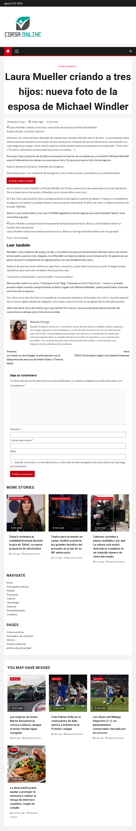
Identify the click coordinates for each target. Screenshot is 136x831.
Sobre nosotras (15, 632)
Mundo (11, 590)
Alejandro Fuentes (32, 554)
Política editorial (16, 643)
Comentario (17, 385)
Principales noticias (18, 586)
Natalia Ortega (18, 121)
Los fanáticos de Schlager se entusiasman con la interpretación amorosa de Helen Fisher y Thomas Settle (35, 357)
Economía (12, 594)
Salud (14, 750)
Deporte (11, 606)
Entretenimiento (67, 66)
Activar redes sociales (21, 180)
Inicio (10, 582)
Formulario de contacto (20, 636)
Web (13, 451)
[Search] (131, 51)
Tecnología (13, 602)
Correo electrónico (21, 440)
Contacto (12, 614)
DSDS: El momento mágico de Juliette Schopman (101, 353)
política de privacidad (19, 647)
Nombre (16, 429)
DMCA (11, 639)
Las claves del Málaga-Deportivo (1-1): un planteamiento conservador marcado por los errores (109, 724)
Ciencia (11, 598)
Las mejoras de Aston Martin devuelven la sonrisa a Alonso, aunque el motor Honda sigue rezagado (25, 724)
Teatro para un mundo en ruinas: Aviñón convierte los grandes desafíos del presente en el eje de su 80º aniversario (67, 544)
